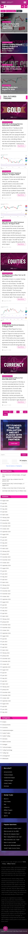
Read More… (21, 146)
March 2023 (5, 616)
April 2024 (4, 579)
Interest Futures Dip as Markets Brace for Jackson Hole (12, 480)
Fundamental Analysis (7, 122)
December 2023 (6, 591)
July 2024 (4, 571)
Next (5, 414)
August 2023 (5, 602)
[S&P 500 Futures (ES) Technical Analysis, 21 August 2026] (14, 23)
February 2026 (5, 517)
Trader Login (7, 813)
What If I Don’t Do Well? (10, 842)
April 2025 (4, 545)
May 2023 (4, 610)
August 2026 (5, 500)
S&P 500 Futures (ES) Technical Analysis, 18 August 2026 (13, 223)
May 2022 (4, 644)
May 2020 (4, 712)
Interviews (4, 739)
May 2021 (4, 678)
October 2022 (5, 630)
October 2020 (5, 698)
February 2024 (5, 585)
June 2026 (4, 506)
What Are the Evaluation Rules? (11, 834)
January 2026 (5, 520)
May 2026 (4, 509)
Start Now (14, 443)
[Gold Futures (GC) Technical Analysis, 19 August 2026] (14, 161)
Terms (24, 862)
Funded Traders (6, 733)
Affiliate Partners (11, 863)
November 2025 (6, 526)
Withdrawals (5, 758)
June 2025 (4, 540)
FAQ (5, 804)
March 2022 (5, 650)
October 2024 (5, 562)
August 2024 (5, 568)
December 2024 (6, 557)
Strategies (4, 744)
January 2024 (5, 588)
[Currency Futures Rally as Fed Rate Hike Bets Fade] (14, 365)
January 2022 (5, 655)
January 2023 (5, 622)
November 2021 (6, 661)
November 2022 (6, 627)
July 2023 (4, 605)
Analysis (4, 722)
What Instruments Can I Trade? (11, 839)
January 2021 (5, 689)
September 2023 (6, 599)
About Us (6, 799)
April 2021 (4, 681)
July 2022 (4, 639)
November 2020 (6, 695)
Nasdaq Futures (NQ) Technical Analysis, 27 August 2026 (13, 484)
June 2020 (4, 709)
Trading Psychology (7, 750)
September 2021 (6, 667)
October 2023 (5, 596)
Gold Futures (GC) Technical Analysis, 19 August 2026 (11, 173)
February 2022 (5, 653)
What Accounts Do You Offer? (11, 831)
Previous (6, 412)
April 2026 (4, 512)
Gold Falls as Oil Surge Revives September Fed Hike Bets (12, 124)
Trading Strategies (8, 780)
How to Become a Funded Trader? (12, 828)
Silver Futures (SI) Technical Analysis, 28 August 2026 (14, 475)
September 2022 (6, 633)
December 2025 (6, 523)
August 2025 (5, 534)
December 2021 (6, 658)
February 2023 (5, 619)
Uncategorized (6, 755)
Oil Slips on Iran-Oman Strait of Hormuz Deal (13, 488)
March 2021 (5, 684)
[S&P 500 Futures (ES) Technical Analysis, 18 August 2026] (14, 211)
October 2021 (5, 664)
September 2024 (6, 565)
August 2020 (5, 703)
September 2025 (6, 531)
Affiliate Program (8, 810)
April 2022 (4, 647)
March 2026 (5, 514)
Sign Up (6, 815)
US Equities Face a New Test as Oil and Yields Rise (13, 275)
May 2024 (4, 576)
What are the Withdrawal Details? (12, 845)
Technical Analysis (6, 171)
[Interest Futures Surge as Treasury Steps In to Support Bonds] (14, 43)
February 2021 (5, 686)
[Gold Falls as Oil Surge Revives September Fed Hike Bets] (14, 111)
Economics (5, 727)
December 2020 (6, 692)
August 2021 (5, 670)
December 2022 (6, 624)
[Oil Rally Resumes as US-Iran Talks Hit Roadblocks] (14, 64)
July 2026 (4, 503)
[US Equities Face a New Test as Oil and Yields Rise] (14, 262)
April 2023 (4, 613)
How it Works (7, 801)
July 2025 (4, 537)
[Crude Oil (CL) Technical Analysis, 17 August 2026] (14, 313)
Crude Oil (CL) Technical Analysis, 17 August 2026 (13, 325)
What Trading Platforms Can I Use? (12, 837)
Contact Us (6, 807)
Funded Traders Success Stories (12, 848)
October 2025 (5, 529)
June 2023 (4, 608)
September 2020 (6, 701)
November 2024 (6, 560)
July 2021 (4, 672)
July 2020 (4, 706)
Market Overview (6, 741)
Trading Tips (5, 753)
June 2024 (4, 574)
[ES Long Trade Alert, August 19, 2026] (14, 84)
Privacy (4, 863)
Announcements (6, 724)
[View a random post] (25, 6)
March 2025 (5, 548)
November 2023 (6, 593)
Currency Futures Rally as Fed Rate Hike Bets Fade (12, 378)
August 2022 (5, 636)
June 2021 (4, 675)
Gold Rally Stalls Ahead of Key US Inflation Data (14, 491)
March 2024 (5, 582)
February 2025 (5, 551)
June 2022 (4, 641)
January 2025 (5, 554)
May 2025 (4, 543)
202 (25, 412)
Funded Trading (6, 736)
